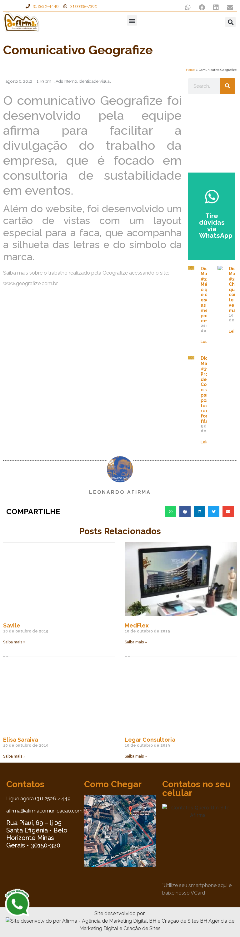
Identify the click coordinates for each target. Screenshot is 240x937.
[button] (188, 7)
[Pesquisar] (227, 86)
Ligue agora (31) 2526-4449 (38, 799)
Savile (11, 625)
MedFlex (137, 625)
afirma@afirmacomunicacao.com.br (47, 811)
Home (190, 69)
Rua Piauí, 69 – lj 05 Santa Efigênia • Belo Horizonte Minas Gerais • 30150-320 (37, 834)
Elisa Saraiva (20, 739)
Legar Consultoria (150, 739)
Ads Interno (66, 81)
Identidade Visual (95, 81)
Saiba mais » (14, 642)
